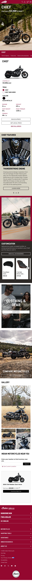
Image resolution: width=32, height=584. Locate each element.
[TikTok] (15, 566)
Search (27, 464)
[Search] (22, 2)
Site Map (3, 553)
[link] (16, 529)
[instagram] (5, 566)
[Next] (18, 193)
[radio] (3, 90)
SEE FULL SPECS (16, 126)
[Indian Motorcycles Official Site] (4, 2)
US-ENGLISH (5, 521)
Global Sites (4, 562)
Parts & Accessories (23, 55)
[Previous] (14, 193)
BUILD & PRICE (16, 119)
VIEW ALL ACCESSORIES (16, 254)
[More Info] (23, 11)
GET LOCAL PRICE (16, 123)
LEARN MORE (16, 188)
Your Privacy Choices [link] (6, 557)
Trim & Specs (5, 55)
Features (13, 55)
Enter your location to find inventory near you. (14, 460)
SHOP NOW (16, 312)
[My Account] (24, 2)
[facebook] (1, 566)
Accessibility (4, 560)
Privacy (3, 555)
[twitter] (8, 566)
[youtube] (11, 566)
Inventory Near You (16, 491)
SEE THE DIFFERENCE (16, 375)
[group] (16, 164)
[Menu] (30, 2)
